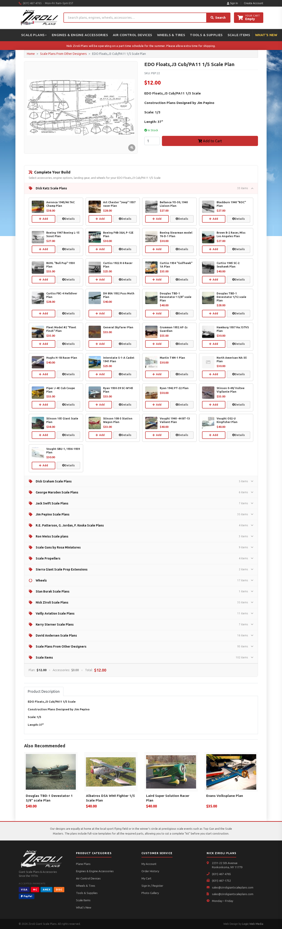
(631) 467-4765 (221, 873)
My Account (148, 863)
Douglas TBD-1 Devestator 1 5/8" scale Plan (49, 798)
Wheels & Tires (171, 35)
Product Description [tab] (44, 691)
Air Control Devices (132, 35)
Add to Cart (212, 141)
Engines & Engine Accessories (80, 35)
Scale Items (239, 35)
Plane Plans (83, 863)
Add (45, 218)
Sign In (233, 3)
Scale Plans (33, 35)
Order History (150, 871)
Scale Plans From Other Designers (63, 53)
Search (220, 17)
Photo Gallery (150, 892)
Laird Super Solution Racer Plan (167, 798)
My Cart (146, 878)
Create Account (253, 3)
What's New (266, 35)
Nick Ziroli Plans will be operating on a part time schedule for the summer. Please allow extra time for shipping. (141, 45)
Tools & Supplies (206, 35)
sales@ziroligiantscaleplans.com (232, 887)
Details (70, 218)
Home (31, 53)
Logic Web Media (252, 923)
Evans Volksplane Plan (224, 796)
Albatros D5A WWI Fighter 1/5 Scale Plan (110, 798)
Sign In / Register (152, 885)
